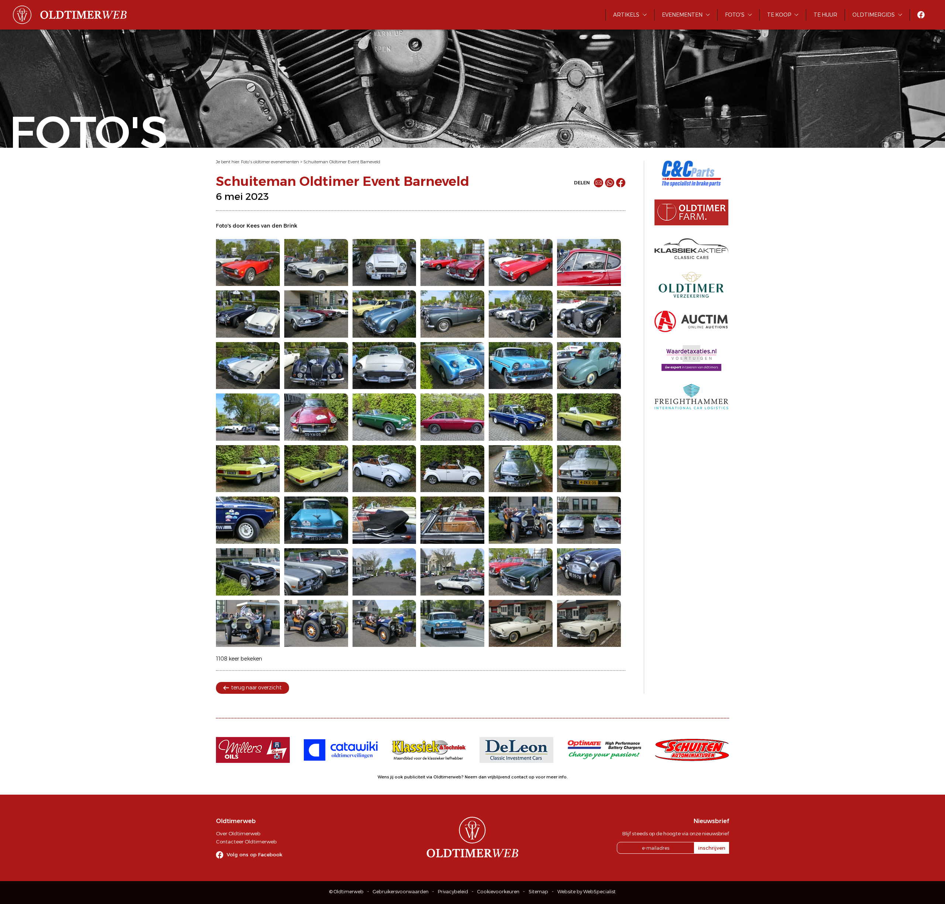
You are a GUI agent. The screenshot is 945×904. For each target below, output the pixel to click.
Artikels (626, 14)
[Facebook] (620, 182)
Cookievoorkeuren (498, 891)
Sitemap (538, 891)
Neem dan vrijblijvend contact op (500, 777)
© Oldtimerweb (346, 891)
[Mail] (598, 182)
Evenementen (682, 14)
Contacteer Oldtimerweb (246, 842)
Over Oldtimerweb (238, 833)
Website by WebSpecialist (586, 891)
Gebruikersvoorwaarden (401, 891)
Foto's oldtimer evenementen (270, 161)
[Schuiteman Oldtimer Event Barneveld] (248, 262)
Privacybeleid (453, 891)
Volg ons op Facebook (254, 854)
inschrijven (711, 848)
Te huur (825, 14)
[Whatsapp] (609, 182)
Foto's (735, 14)
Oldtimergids (873, 14)
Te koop (779, 14)
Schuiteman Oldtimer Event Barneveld (341, 161)
